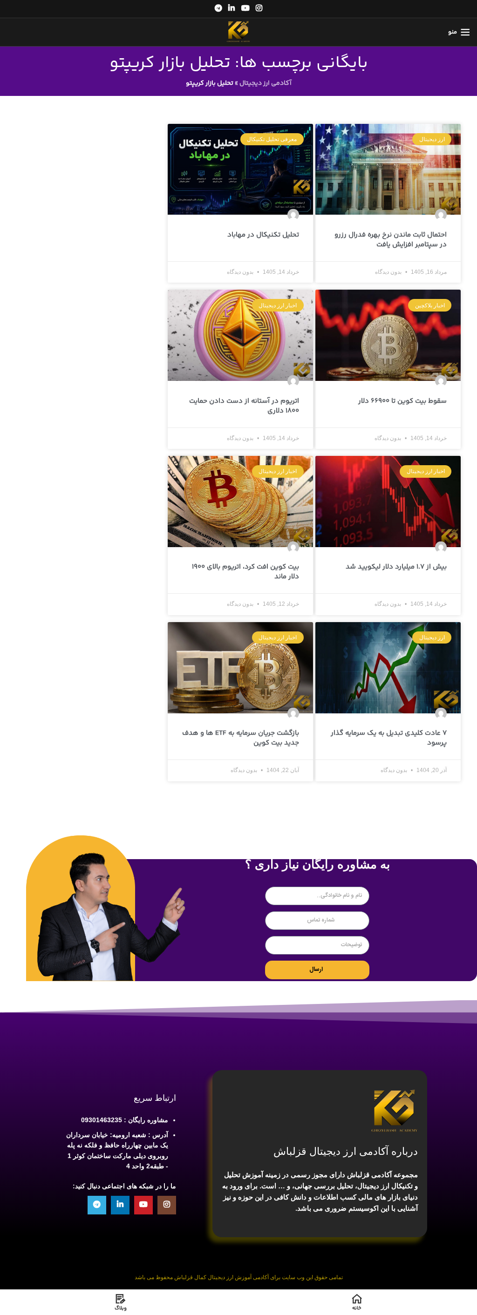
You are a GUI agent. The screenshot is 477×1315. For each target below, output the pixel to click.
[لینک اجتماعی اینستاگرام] (258, 8)
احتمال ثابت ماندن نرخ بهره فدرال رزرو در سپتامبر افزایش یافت (390, 240)
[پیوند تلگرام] (218, 8)
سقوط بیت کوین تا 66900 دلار (402, 401)
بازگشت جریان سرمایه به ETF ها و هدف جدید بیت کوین (240, 738)
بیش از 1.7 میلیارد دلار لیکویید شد (396, 567)
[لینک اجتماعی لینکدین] (231, 8)
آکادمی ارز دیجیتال (265, 83)
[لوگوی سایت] (238, 32)
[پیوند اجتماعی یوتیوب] (245, 8)
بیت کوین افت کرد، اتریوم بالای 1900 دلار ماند (245, 572)
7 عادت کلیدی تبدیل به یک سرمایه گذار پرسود (389, 738)
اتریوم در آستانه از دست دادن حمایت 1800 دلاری (244, 406)
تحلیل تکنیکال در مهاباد (263, 235)
